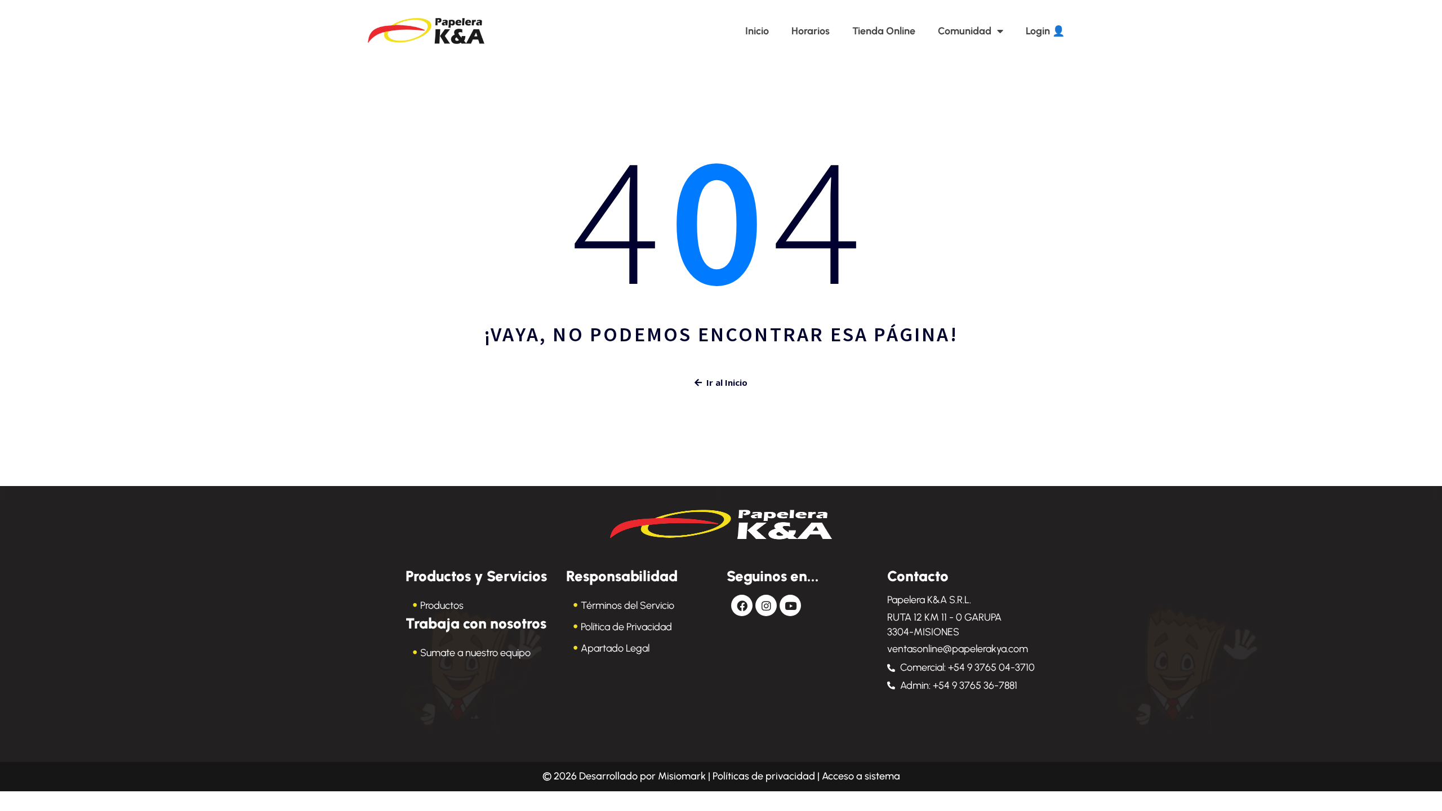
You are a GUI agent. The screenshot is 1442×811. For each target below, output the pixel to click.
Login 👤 (1045, 31)
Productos (442, 605)
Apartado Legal (615, 648)
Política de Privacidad (626, 627)
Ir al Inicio (726, 382)
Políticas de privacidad (764, 776)
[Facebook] (742, 605)
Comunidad (964, 31)
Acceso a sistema (861, 776)
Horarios (810, 31)
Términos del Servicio (627, 605)
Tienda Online (883, 31)
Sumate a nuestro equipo (475, 653)
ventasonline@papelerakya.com (957, 649)
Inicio (757, 31)
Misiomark (683, 776)
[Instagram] (766, 605)
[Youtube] (790, 605)
